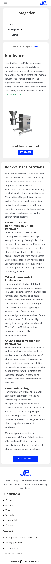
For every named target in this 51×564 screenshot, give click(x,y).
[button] (5, 3)
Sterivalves (12, 35)
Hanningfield (13, 29)
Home (15, 46)
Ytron (10, 24)
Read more (25, 152)
